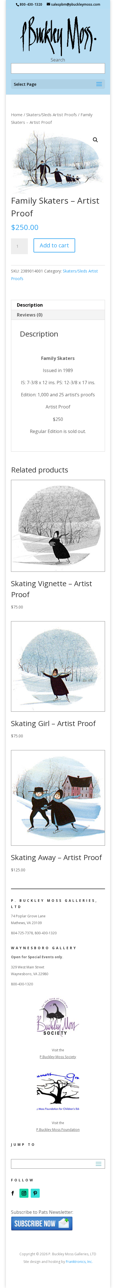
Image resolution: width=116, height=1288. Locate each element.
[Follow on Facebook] (12, 1193)
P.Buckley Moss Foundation (58, 1129)
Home (17, 114)
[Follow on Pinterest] (35, 1193)
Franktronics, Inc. (79, 1261)
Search (58, 60)
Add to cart (54, 245)
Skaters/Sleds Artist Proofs (51, 114)
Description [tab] (30, 305)
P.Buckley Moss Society (58, 1056)
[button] (95, 140)
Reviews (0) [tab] (30, 315)
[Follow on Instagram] (23, 1193)
